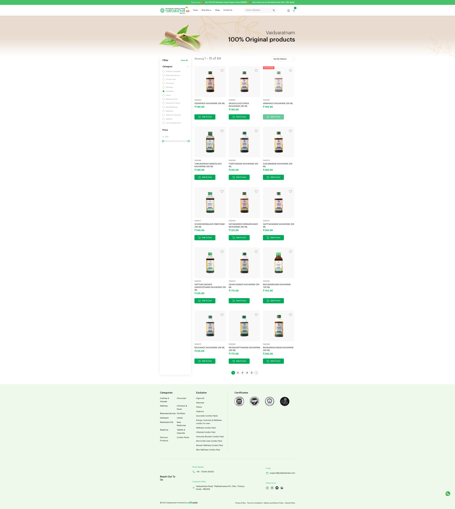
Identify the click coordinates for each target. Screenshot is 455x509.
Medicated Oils (166, 422)
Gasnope (200, 403)
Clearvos (200, 411)
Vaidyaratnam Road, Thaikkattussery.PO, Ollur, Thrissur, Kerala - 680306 (220, 487)
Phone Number (198, 467)
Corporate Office (199, 482)
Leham (180, 418)
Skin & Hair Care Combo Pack (209, 441)
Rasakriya (164, 430)
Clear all (184, 60)
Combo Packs (183, 437)
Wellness (164, 406)
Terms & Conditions (254, 503)
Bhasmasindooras (168, 413)
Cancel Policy (290, 503)
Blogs (217, 10)
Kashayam (164, 418)
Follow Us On (271, 483)
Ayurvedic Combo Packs (207, 416)
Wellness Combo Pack (206, 428)
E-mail (268, 468)
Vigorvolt (200, 398)
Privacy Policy (240, 503)
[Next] (256, 373)
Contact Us (227, 10)
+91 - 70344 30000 (205, 472)
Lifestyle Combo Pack (206, 432)
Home (195, 10)
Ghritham (181, 413)
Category (167, 66)
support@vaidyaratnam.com (282, 473)
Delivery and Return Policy (274, 503)
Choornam (181, 398)
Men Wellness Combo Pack (208, 450)
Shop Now (205, 10)
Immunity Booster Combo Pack (210, 437)
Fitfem (199, 407)
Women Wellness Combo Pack (209, 445)
